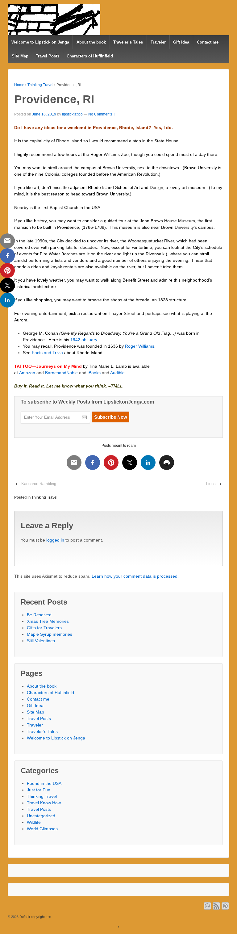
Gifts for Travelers (44, 627)
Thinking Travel (40, 85)
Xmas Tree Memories (48, 621)
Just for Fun (38, 789)
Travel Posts (47, 56)
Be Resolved (39, 614)
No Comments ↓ (101, 114)
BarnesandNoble (62, 372)
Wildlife (34, 822)
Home (19, 85)
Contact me (207, 42)
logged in (55, 540)
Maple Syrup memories (49, 634)
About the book (91, 42)
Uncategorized (41, 815)
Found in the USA (44, 783)
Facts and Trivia (47, 352)
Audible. (118, 372)
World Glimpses (42, 828)
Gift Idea (181, 42)
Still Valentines (41, 640)
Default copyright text (35, 917)
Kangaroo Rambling (38, 483)
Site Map (20, 56)
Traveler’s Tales (128, 42)
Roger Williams (139, 346)
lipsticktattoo (72, 114)
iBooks (94, 372)
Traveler (158, 42)
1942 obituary (83, 339)
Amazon (27, 372)
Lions (211, 483)
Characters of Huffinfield (90, 56)
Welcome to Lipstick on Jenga (40, 42)
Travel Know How (44, 802)
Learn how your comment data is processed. (135, 576)
